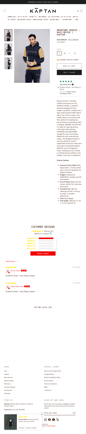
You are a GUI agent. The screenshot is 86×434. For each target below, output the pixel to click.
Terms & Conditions (50, 384)
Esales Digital (51, 426)
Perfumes (7, 384)
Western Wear (54, 19)
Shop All (75, 17)
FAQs (46, 387)
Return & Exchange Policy (52, 371)
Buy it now (69, 72)
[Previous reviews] (58, 87)
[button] (70, 87)
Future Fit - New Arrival (38, 17)
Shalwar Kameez (9, 387)
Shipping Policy (49, 374)
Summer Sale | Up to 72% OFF (17, 17)
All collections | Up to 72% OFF (59, 17)
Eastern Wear (67, 19)
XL (75, 53)
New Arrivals (8, 377)
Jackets (6, 374)
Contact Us (47, 390)
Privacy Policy (48, 381)
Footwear (7, 393)
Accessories (8, 390)
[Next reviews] (80, 87)
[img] (11, 267)
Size (60, 49)
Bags (76, 19)
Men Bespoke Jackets (24, 19)
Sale (5, 371)
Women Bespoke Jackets (40, 19)
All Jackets (12, 19)
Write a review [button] (43, 253)
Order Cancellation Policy (52, 377)
